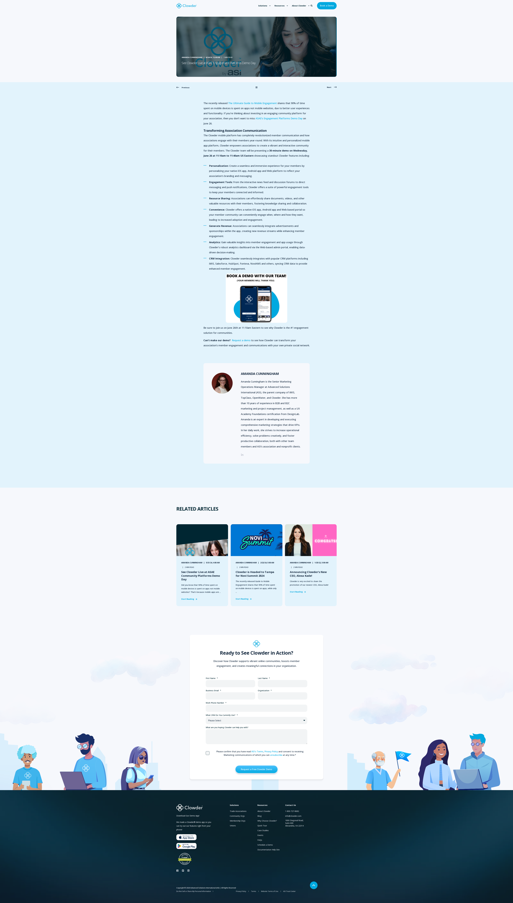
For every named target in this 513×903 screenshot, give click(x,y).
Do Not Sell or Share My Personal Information (193, 891)
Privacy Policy (271, 751)
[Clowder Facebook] (178, 870)
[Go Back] (256, 87)
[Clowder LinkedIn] (188, 870)
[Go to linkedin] (242, 454)
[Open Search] (312, 5)
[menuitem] (270, 6)
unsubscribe (276, 755)
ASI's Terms (257, 751)
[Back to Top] (314, 885)
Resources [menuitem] (280, 5)
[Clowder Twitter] (183, 870)
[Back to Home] (186, 5)
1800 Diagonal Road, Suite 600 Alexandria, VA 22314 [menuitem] (294, 823)
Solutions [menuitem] (262, 5)
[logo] (189, 807)
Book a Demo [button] (327, 5)
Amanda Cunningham (192, 57)
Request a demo (241, 340)
